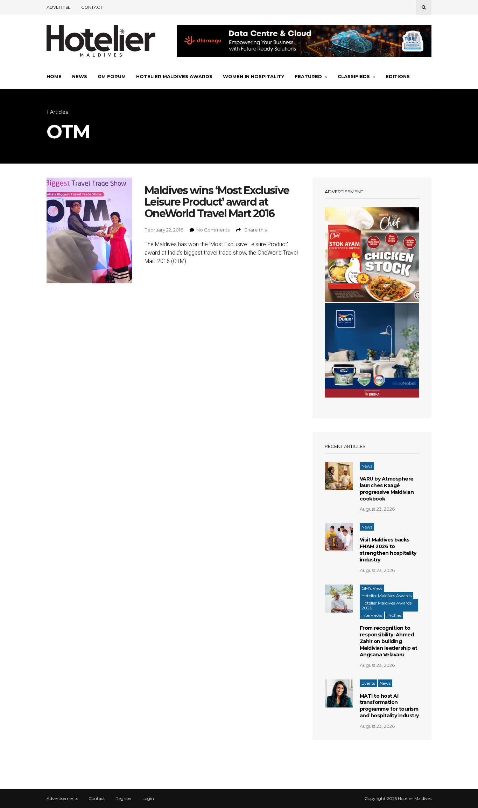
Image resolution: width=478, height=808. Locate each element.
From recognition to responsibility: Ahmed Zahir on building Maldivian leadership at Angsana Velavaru (388, 641)
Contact (92, 7)
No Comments (213, 230)
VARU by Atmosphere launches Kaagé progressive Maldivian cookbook (387, 489)
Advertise (59, 7)
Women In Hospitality (253, 76)
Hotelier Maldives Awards (174, 76)
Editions (398, 76)
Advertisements (62, 798)
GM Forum (112, 76)
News (79, 76)
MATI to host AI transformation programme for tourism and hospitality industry (389, 706)
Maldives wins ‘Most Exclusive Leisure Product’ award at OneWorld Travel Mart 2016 (217, 202)
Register (123, 798)
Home (54, 76)
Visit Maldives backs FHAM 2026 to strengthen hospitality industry (388, 550)
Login (148, 798)
